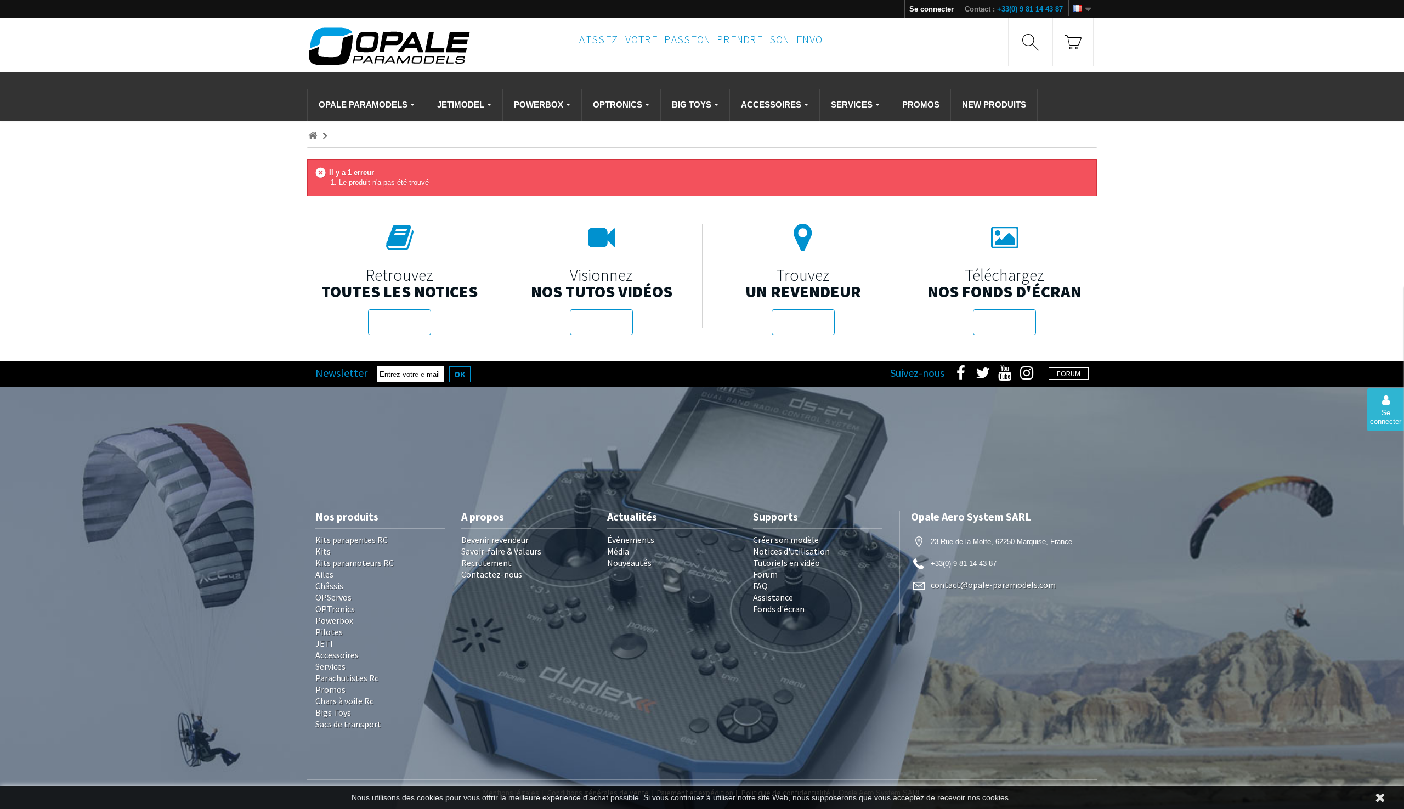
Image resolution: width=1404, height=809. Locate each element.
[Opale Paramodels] (399, 46)
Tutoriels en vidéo (786, 562)
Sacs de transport (348, 724)
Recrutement (486, 562)
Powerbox (334, 620)
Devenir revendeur (495, 539)
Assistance (773, 597)
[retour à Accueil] (312, 136)
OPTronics (335, 608)
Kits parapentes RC (351, 539)
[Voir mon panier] (1073, 42)
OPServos (333, 597)
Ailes (324, 574)
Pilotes (329, 631)
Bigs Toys (333, 712)
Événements (630, 539)
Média (618, 551)
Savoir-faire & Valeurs (501, 551)
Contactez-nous (491, 574)
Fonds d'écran (779, 608)
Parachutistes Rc (346, 677)
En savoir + (399, 322)
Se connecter (931, 9)
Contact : (1014, 9)
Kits (323, 551)
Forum (765, 574)
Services (330, 666)
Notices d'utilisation (791, 551)
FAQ (760, 585)
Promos (330, 689)
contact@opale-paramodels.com (993, 584)
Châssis (329, 585)
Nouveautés (629, 562)
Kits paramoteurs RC (354, 562)
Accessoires (337, 654)
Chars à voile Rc (344, 700)
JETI (324, 643)
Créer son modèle (786, 539)
